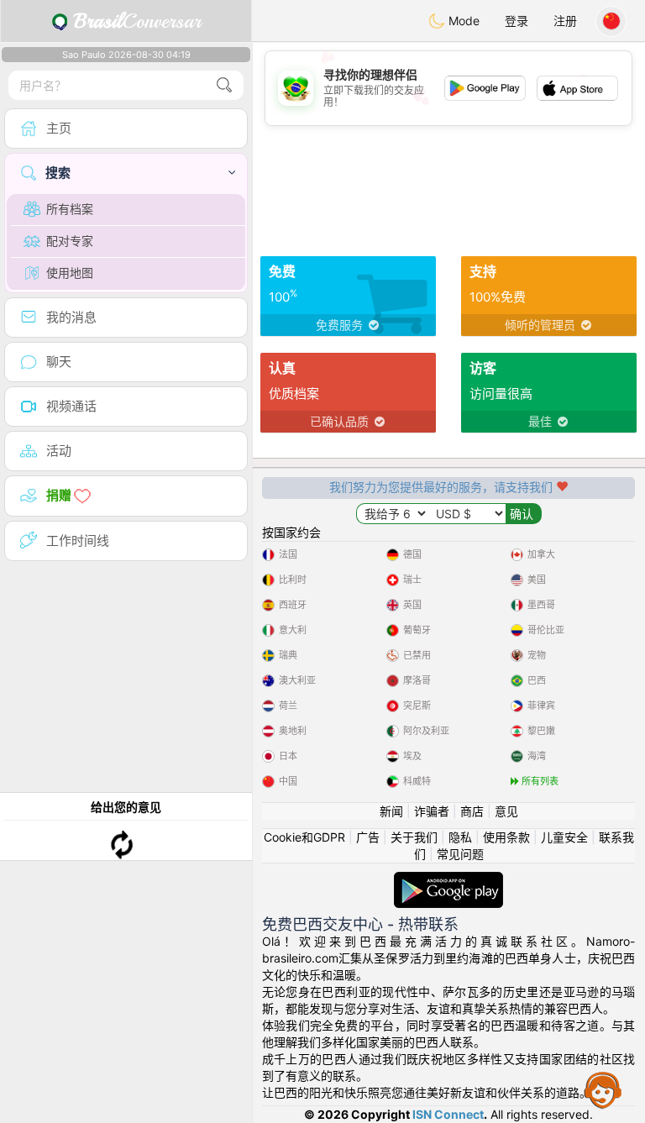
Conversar (137, 21)
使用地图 (69, 272)
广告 (368, 837)
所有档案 (69, 209)
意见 (506, 811)
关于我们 (414, 837)
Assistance (603, 1089)
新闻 (391, 811)
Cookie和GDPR (304, 837)
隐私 (460, 837)
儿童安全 (564, 837)
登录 (516, 20)
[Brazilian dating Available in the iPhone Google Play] (448, 880)
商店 (472, 811)
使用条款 (506, 837)
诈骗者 (431, 811)
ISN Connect (448, 1114)
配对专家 (69, 241)
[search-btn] (224, 85)
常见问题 (460, 854)
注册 (565, 20)
